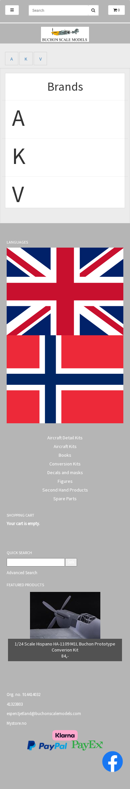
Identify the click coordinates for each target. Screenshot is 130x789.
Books (65, 455)
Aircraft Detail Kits (65, 438)
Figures (65, 481)
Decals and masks (65, 472)
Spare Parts (65, 499)
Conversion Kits (65, 464)
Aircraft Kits (65, 446)
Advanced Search (22, 573)
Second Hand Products (65, 490)
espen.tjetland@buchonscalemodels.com (44, 713)
